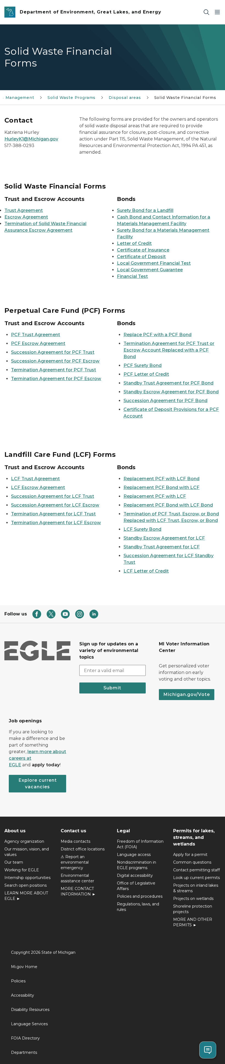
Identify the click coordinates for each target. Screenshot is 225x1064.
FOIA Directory (25, 1038)
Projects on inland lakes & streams (195, 888)
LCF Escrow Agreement (38, 487)
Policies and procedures (139, 896)
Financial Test (132, 276)
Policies (18, 981)
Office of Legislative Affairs (136, 886)
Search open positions (25, 885)
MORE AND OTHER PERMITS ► (192, 922)
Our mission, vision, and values (26, 852)
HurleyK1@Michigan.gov (31, 139)
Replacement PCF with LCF (154, 496)
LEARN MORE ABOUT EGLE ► (26, 896)
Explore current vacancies (37, 783)
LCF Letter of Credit (146, 571)
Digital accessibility (135, 875)
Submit (112, 687)
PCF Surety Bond (142, 365)
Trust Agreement (23, 210)
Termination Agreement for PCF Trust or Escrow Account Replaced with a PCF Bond (168, 350)
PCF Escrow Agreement (38, 343)
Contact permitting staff (196, 869)
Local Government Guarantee (150, 269)
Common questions (192, 862)
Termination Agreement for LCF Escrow (56, 522)
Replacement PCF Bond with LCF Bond (168, 505)
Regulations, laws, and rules (138, 907)
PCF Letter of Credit (146, 374)
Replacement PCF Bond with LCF (161, 487)
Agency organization (24, 841)
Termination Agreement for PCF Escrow (56, 378)
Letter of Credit (134, 243)
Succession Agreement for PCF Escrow (55, 361)
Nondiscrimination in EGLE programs (136, 865)
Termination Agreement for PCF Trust (53, 369)
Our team (13, 862)
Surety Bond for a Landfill (145, 210)
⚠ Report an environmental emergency (75, 862)
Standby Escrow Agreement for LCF (164, 538)
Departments (24, 1052)
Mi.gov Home (24, 966)
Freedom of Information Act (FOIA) (140, 844)
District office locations (83, 849)
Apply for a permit (190, 854)
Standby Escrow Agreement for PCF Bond (171, 391)
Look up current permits (196, 877)
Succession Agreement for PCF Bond (165, 400)
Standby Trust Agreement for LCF (161, 546)
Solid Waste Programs (71, 97)
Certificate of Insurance (143, 250)
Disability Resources (30, 1009)
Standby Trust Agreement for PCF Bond (168, 383)
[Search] (206, 12)
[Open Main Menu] (217, 12)
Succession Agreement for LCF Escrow (55, 505)
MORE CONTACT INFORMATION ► (78, 891)
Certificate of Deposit (141, 256)
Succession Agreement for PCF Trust (52, 352)
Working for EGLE (21, 869)
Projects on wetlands (193, 898)
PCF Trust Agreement (35, 334)
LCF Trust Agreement (35, 478)
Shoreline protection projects (192, 909)
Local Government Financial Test (154, 263)
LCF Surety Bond (142, 529)
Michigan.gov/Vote (186, 694)
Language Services (29, 1023)
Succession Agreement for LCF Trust (52, 496)
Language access (134, 854)
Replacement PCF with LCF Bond (161, 478)
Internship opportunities (27, 877)
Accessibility (22, 995)
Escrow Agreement (26, 217)
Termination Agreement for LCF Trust (53, 513)
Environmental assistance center (77, 878)
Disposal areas (125, 97)
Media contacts (75, 841)
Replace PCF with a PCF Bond (157, 334)
